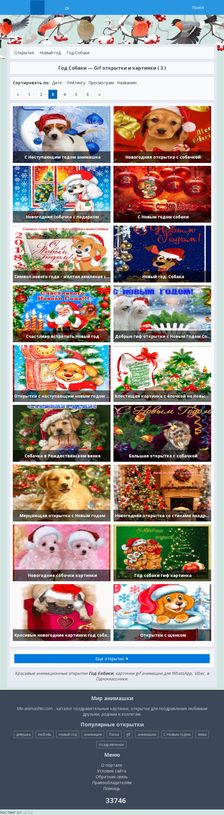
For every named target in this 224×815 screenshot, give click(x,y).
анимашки (147, 734)
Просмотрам (101, 82)
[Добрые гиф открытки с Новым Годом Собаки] (162, 313)
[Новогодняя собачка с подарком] (62, 193)
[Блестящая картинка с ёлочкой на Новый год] (162, 373)
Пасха (114, 734)
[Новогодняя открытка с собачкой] (162, 134)
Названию (127, 82)
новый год (68, 734)
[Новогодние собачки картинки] (62, 552)
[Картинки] (52, 7)
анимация (93, 734)
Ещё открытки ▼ (112, 658)
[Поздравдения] (81, 7)
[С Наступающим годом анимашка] (62, 134)
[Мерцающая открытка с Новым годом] (62, 492)
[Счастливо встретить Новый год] (62, 313)
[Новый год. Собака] (162, 253)
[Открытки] (37, 7)
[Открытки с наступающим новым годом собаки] (62, 373)
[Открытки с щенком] (162, 612)
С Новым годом (177, 734)
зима (202, 734)
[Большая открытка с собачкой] (162, 432)
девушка (23, 734)
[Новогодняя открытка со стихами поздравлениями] (162, 492)
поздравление (111, 744)
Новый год (50, 52)
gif (128, 734)
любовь (44, 734)
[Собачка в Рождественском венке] (62, 432)
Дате (57, 82)
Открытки (24, 52)
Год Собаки (78, 52)
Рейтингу (76, 82)
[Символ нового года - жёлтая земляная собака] (62, 253)
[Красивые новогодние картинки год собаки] (62, 612)
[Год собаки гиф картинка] (162, 552)
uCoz (28, 812)
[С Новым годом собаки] (162, 193)
